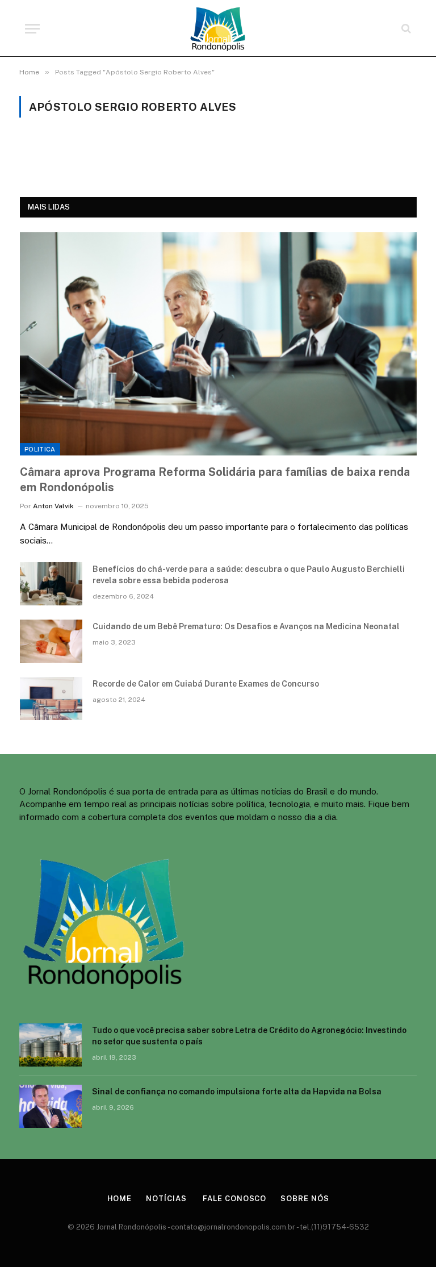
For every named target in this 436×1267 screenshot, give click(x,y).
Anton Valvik (53, 506)
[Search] (405, 28)
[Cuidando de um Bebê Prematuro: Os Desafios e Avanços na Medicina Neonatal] (51, 641)
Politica (40, 449)
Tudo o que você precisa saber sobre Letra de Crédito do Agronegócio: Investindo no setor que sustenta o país (249, 1036)
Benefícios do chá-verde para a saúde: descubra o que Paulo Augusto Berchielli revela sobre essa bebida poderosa (249, 574)
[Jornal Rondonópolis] (218, 28)
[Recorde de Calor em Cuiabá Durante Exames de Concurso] (51, 698)
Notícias (166, 1198)
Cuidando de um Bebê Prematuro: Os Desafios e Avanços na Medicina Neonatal (246, 626)
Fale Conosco (233, 1198)
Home (119, 1198)
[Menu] (32, 28)
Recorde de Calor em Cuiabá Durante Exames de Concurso (206, 683)
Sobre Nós (304, 1198)
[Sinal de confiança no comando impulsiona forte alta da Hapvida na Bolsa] (50, 1106)
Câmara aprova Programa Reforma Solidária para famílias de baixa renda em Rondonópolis (215, 479)
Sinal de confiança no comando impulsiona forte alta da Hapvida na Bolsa (237, 1091)
